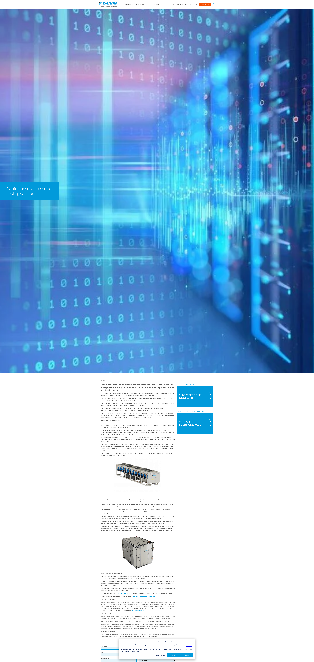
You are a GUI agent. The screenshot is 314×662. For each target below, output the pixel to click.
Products (128, 4)
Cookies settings (160, 655)
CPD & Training (181, 4)
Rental (149, 4)
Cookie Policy (189, 646)
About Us (192, 4)
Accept (173, 655)
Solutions (157, 4)
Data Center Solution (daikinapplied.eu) (143, 596)
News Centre (168, 4)
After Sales (139, 4)
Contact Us (205, 4)
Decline (187, 655)
